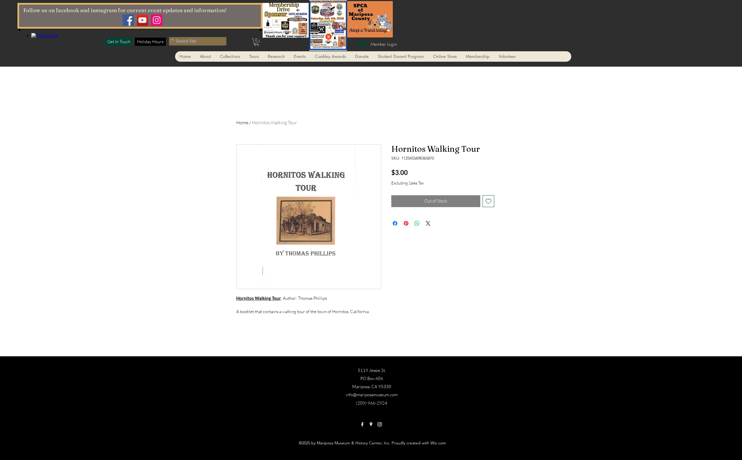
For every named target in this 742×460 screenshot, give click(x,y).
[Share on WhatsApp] (417, 223)
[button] (256, 42)
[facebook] (362, 424)
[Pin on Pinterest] (406, 223)
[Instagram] (156, 20)
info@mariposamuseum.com (372, 394)
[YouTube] (142, 20)
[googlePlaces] (371, 424)
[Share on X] (428, 223)
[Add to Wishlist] (488, 201)
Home (242, 122)
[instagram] (380, 424)
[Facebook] (128, 20)
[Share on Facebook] (395, 223)
